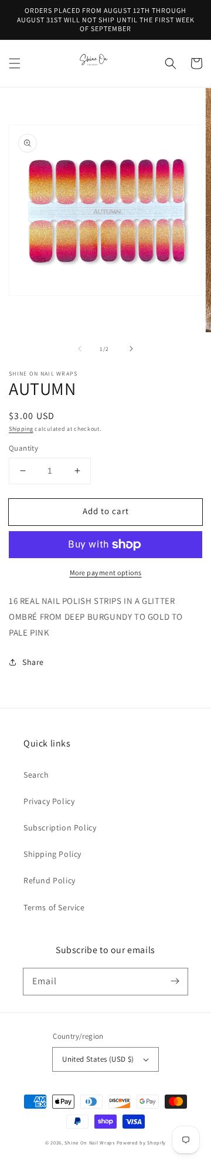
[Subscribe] (175, 981)
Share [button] (33, 662)
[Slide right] (131, 349)
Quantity (23, 448)
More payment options (106, 572)
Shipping (21, 429)
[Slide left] (80, 349)
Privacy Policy (48, 801)
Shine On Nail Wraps (89, 1142)
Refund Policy (49, 880)
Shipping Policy (52, 854)
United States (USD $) (98, 1059)
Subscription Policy (59, 827)
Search (36, 774)
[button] (15, 63)
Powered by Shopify (141, 1142)
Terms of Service (54, 907)
